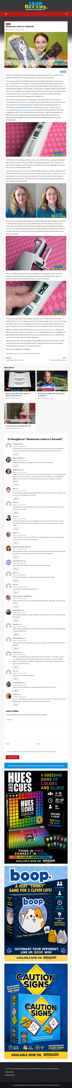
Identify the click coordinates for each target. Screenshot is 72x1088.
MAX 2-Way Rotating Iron (25, 110)
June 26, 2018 (50, 398)
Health (51, 389)
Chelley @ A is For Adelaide (21, 596)
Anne (14, 502)
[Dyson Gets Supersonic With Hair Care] (19, 413)
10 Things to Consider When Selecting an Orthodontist (51, 395)
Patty (14, 532)
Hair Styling (26, 353)
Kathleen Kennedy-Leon (20, 547)
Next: (58, 359)
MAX (49, 330)
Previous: (15, 359)
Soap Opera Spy (18, 561)
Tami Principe (17, 610)
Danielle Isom (17, 470)
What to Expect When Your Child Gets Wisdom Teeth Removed (18, 395)
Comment (9, 719)
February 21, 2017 (19, 428)
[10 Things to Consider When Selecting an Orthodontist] (52, 381)
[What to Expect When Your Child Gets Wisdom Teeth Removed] (19, 381)
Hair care (19, 353)
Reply (16, 454)
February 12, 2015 (19, 29)
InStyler (46, 107)
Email (39, 744)
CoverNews (47, 1085)
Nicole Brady (10, 29)
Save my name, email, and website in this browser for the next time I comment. (32, 751)
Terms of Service (10, 1075)
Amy (14, 488)
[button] (6, 14)
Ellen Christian (17, 458)
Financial (46, 389)
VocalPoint (37, 353)
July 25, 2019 (17, 398)
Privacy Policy (9, 1072)
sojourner (16, 624)
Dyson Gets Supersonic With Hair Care (18, 426)
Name (8, 744)
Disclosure (63, 72)
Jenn (14, 516)
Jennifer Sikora (17, 682)
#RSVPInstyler (12, 353)
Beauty (8, 24)
